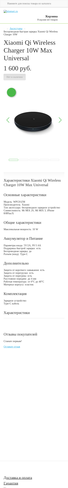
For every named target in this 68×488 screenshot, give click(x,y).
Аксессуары (16, 28)
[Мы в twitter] (26, 468)
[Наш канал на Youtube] (9, 468)
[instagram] (18, 468)
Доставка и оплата (18, 477)
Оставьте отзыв (12, 346)
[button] (60, 120)
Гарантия (11, 483)
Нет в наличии (15, 77)
